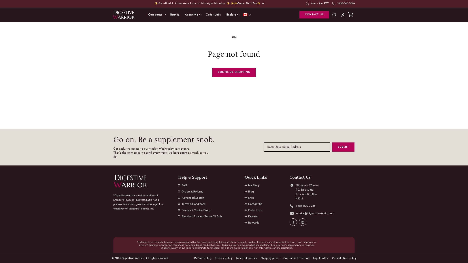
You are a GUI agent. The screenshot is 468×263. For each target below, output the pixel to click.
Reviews (253, 216)
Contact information (296, 258)
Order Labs (255, 210)
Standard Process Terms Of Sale (202, 216)
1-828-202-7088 (346, 3)
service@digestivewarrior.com (315, 213)
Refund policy (203, 258)
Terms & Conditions (193, 204)
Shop (251, 197)
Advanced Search (193, 197)
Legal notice (321, 258)
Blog (251, 191)
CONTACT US (314, 14)
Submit (343, 147)
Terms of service (246, 258)
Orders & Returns (192, 191)
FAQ (184, 185)
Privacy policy (224, 258)
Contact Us (255, 204)
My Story (253, 185)
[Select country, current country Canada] (247, 14)
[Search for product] (335, 14)
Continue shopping (234, 72)
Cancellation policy (344, 258)
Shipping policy (270, 258)
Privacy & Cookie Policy (196, 210)
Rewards (253, 222)
